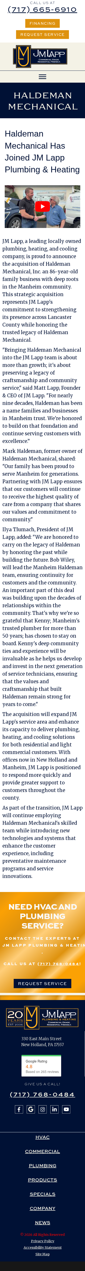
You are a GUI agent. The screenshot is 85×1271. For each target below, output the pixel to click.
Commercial (42, 1151)
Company (42, 1208)
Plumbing (42, 1165)
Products (42, 1179)
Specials (42, 1194)
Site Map (42, 1254)
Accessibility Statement (43, 1247)
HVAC (42, 1137)
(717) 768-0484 (58, 963)
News (42, 1222)
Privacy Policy (42, 1241)
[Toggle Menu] (42, 77)
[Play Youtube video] (42, 206)
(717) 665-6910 (42, 8)
